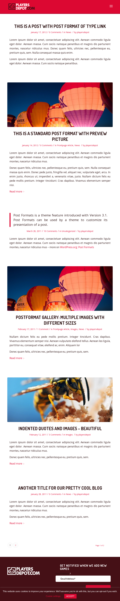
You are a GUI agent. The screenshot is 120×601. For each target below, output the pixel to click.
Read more (16, 191)
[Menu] (111, 5)
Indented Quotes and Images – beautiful (60, 428)
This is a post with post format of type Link (60, 26)
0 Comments (55, 32)
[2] (60, 104)
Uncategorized (68, 231)
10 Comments (50, 231)
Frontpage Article (65, 145)
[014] (60, 399)
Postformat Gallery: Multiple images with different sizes (60, 320)
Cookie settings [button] (53, 596)
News (68, 32)
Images (74, 329)
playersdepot (83, 32)
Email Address (63, 573)
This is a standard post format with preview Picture (60, 136)
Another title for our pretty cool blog (60, 488)
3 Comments (55, 434)
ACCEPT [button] (70, 596)
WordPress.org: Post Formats (77, 247)
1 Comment (43, 329)
